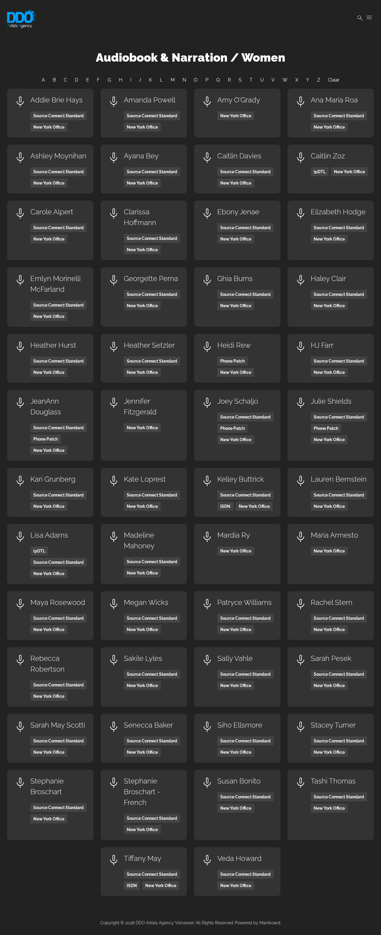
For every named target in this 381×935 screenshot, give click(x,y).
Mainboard (270, 922)
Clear (333, 80)
